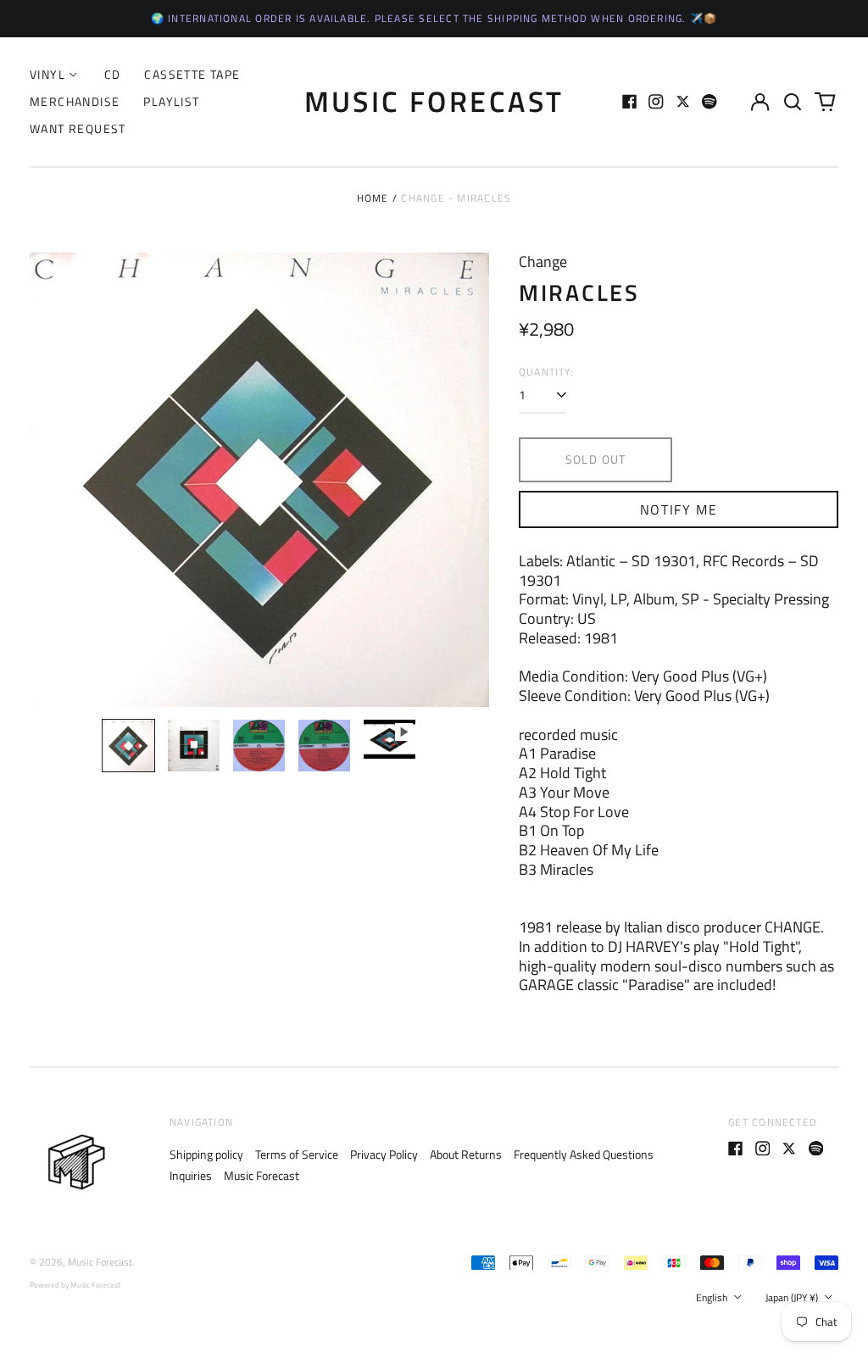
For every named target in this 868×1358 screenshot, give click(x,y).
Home (373, 198)
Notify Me (678, 509)
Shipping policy (206, 1154)
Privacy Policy (384, 1154)
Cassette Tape (192, 74)
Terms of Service (296, 1154)
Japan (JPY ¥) (793, 1297)
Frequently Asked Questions (584, 1154)
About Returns (466, 1154)
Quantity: (546, 372)
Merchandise (75, 101)
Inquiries (191, 1175)
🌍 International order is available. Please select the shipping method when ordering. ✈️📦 (434, 18)
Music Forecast (434, 101)
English (713, 1297)
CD (112, 74)
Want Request (78, 128)
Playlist (171, 101)
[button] (792, 101)
